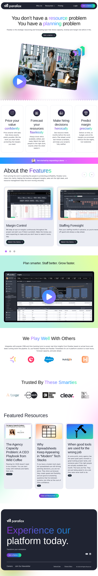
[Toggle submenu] (54, 5)
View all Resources (48, 496)
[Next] (91, 174)
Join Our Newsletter (22, 566)
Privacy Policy (68, 566)
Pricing (60, 6)
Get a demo (48, 35)
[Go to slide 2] (10, 251)
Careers (10, 566)
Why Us (39, 6)
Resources (49, 6)
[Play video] (19, 81)
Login (75, 6)
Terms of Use (56, 566)
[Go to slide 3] (14, 251)
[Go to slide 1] (6, 251)
